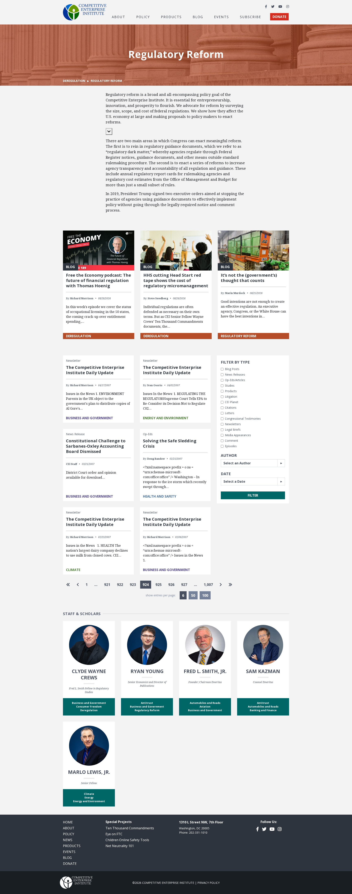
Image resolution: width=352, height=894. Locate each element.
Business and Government (89, 418)
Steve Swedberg (158, 298)
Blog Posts (232, 369)
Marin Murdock (235, 293)
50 (193, 595)
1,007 (208, 584)
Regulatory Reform (238, 336)
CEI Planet (231, 402)
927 (184, 584)
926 (171, 584)
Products (231, 391)
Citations (230, 407)
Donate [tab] (279, 16)
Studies (229, 385)
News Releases (235, 374)
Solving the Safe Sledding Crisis (169, 443)
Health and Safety (159, 496)
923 (133, 584)
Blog (198, 16)
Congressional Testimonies (243, 418)
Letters (229, 413)
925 (158, 584)
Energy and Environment (165, 418)
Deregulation (74, 81)
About (68, 828)
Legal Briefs (233, 429)
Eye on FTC (114, 834)
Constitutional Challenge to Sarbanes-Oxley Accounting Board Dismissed (95, 446)
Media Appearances (238, 435)
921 (107, 584)
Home (68, 822)
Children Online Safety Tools (127, 840)
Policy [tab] (143, 16)
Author (229, 455)
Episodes (231, 446)
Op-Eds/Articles (235, 380)
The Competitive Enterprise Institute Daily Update (95, 370)
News (67, 840)
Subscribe (250, 16)
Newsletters (233, 424)
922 (120, 584)
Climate (73, 570)
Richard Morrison (81, 298)
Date (226, 473)
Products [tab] (171, 16)
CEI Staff (71, 464)
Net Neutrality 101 (120, 846)
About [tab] (118, 16)
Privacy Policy (208, 883)
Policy (68, 834)
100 (205, 595)
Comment (231, 441)
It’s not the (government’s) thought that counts (249, 277)
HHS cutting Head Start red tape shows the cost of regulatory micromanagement (175, 280)
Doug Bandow (156, 458)
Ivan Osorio (154, 385)
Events (221, 16)
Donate (70, 863)
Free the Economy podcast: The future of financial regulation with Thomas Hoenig (98, 280)
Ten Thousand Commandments (130, 828)
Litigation (231, 396)
